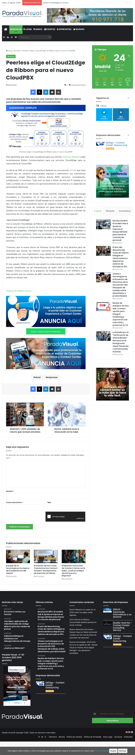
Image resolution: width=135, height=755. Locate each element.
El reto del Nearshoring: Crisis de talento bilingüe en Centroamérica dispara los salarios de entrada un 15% (121, 257)
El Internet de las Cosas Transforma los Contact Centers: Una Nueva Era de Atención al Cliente (45, 569)
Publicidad (128, 737)
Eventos (50, 29)
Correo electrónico (14, 502)
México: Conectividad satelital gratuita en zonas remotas (83, 622)
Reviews (79, 29)
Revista (62, 737)
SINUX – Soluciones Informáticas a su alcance (122, 613)
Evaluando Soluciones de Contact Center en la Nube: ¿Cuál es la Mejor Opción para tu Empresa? (73, 570)
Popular (98, 211)
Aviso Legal (107, 737)
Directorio (53, 737)
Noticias (17, 29)
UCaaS (73, 170)
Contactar (118, 737)
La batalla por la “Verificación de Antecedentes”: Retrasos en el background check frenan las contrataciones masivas (121, 342)
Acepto (113, 751)
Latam (28, 29)
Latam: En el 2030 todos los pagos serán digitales (82, 612)
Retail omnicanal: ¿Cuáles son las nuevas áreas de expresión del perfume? (83, 635)
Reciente (110, 211)
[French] (132, 732)
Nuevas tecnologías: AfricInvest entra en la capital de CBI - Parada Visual (83, 645)
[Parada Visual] (22, 14)
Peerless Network (71, 157)
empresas (52, 377)
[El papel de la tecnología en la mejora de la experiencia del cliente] (18, 556)
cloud (37, 377)
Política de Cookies (74, 737)
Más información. (102, 751)
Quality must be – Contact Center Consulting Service (122, 626)
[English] (129, 732)
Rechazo (122, 751)
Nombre (10, 491)
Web (49, 502)
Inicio (10, 51)
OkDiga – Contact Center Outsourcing (116, 143)
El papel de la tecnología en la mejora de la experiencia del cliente (17, 569)
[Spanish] (126, 732)
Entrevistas (64, 29)
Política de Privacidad (92, 737)
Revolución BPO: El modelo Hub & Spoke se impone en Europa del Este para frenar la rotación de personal (120, 230)
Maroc (38, 29)
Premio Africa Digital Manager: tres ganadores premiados (81, 650)
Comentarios (125, 211)
